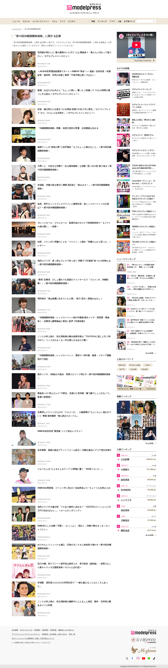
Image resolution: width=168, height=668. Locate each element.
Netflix (147, 365)
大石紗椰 (133, 369)
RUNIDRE (126, 489)
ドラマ (112, 21)
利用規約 (37, 630)
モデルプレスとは (26, 630)
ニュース (16, 21)
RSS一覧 (72, 634)
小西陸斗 (125, 469)
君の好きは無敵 (134, 365)
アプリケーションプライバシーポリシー (26, 634)
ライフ (62, 21)
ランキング (102, 21)
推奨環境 (45, 630)
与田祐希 (144, 369)
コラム (54, 21)
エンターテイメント (41, 21)
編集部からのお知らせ (66, 630)
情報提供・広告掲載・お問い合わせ (54, 634)
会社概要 (15, 630)
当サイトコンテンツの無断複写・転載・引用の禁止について (33, 638)
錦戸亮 (122, 369)
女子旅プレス (129, 21)
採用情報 (53, 630)
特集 (93, 21)
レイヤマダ (126, 500)
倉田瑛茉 (125, 479)
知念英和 (125, 510)
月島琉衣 (125, 520)
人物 (119, 21)
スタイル (26, 21)
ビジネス (71, 21)
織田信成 (122, 365)
